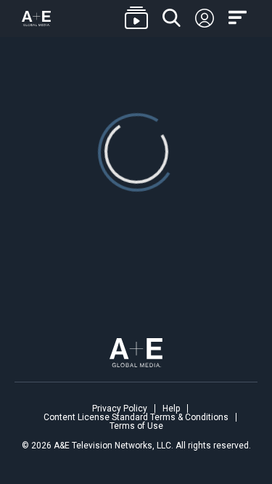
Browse (136, 18)
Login (204, 18)
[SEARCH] (171, 18)
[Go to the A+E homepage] (36, 19)
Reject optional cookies (135, 400)
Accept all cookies (135, 356)
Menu (239, 18)
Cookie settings (65, 434)
